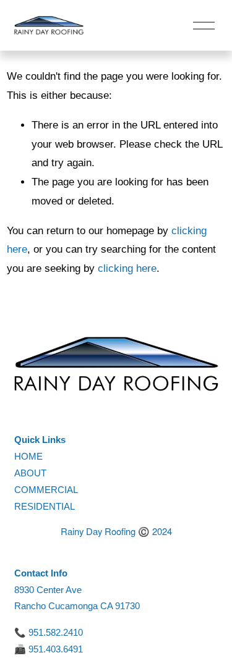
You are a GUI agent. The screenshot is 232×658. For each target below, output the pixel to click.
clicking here (127, 268)
